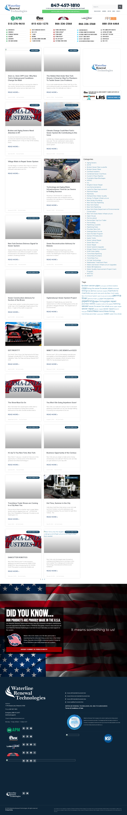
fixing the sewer (93, 288)
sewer (85, 306)
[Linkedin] (27, 728)
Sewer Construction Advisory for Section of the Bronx (21, 299)
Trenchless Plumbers (94, 256)
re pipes (98, 304)
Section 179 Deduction (94, 236)
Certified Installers (93, 171)
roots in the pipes (107, 304)
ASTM (89, 165)
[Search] (120, 7)
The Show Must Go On (17, 403)
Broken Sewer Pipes (94, 169)
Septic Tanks (91, 238)
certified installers (112, 286)
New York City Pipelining (95, 202)
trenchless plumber (89, 314)
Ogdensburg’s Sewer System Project (62, 298)
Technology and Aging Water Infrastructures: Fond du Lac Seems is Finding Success (61, 189)
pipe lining (100, 301)
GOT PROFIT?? (14, 350)
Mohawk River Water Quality (97, 196)
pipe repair (110, 301)
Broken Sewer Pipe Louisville (97, 167)
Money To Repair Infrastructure (98, 198)
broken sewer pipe (91, 285)
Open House (91, 216)
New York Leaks (113, 293)
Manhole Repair (92, 191)
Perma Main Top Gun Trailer (96, 220)
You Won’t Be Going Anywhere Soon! (61, 403)
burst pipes (103, 286)
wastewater (100, 314)
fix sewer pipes (106, 288)
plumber (85, 304)
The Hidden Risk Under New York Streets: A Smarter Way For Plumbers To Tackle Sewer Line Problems (62, 78)
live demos (92, 291)
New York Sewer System (89, 296)
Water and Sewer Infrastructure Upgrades (101, 265)
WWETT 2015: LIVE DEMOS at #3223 (62, 350)
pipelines (110, 298)
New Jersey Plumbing (94, 200)
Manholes (90, 194)
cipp (84, 288)
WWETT (90, 276)
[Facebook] (23, 728)
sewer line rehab (102, 306)
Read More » (13, 92)
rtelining (116, 304)
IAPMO (89, 180)
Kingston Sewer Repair (95, 185)
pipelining (88, 301)
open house (101, 296)
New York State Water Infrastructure (100, 214)
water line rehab (116, 314)
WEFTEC (90, 273)
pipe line (103, 298)
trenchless (92, 311)
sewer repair (88, 308)
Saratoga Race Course (94, 231)
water (106, 314)
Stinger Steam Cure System (96, 249)
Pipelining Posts (92, 227)
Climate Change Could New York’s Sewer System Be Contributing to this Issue (62, 133)
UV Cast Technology (94, 260)
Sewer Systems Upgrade (95, 247)
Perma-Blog (91, 222)
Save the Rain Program (95, 234)
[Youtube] (31, 728)
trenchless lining (106, 311)
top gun (84, 311)
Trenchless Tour (92, 258)
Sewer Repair (91, 245)
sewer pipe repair (116, 306)
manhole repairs (101, 291)
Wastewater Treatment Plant (97, 262)
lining (84, 291)
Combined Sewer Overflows (96, 174)
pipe (98, 298)
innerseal (116, 288)
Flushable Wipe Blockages (96, 178)
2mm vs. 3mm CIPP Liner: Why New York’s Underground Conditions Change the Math (22, 78)
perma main (92, 298)
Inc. (88, 183)
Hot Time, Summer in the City (58, 503)
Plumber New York (93, 229)
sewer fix (92, 306)
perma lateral (108, 296)
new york (93, 293)
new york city (102, 293)
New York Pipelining (94, 207)
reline (92, 303)
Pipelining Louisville (93, 225)
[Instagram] (34, 744)
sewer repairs (109, 309)
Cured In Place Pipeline (95, 176)
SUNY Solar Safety (93, 251)
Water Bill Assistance (94, 267)
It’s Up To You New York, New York (21, 453)
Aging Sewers (91, 163)
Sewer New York (92, 242)
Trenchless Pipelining (94, 253)
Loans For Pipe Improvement (97, 189)
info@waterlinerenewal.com (16, 718)
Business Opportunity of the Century (61, 453)
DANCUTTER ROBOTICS (17, 557)
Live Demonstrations (94, 187)
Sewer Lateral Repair (94, 240)
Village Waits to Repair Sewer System (23, 161)
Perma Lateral (92, 218)
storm (117, 309)
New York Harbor (93, 205)
